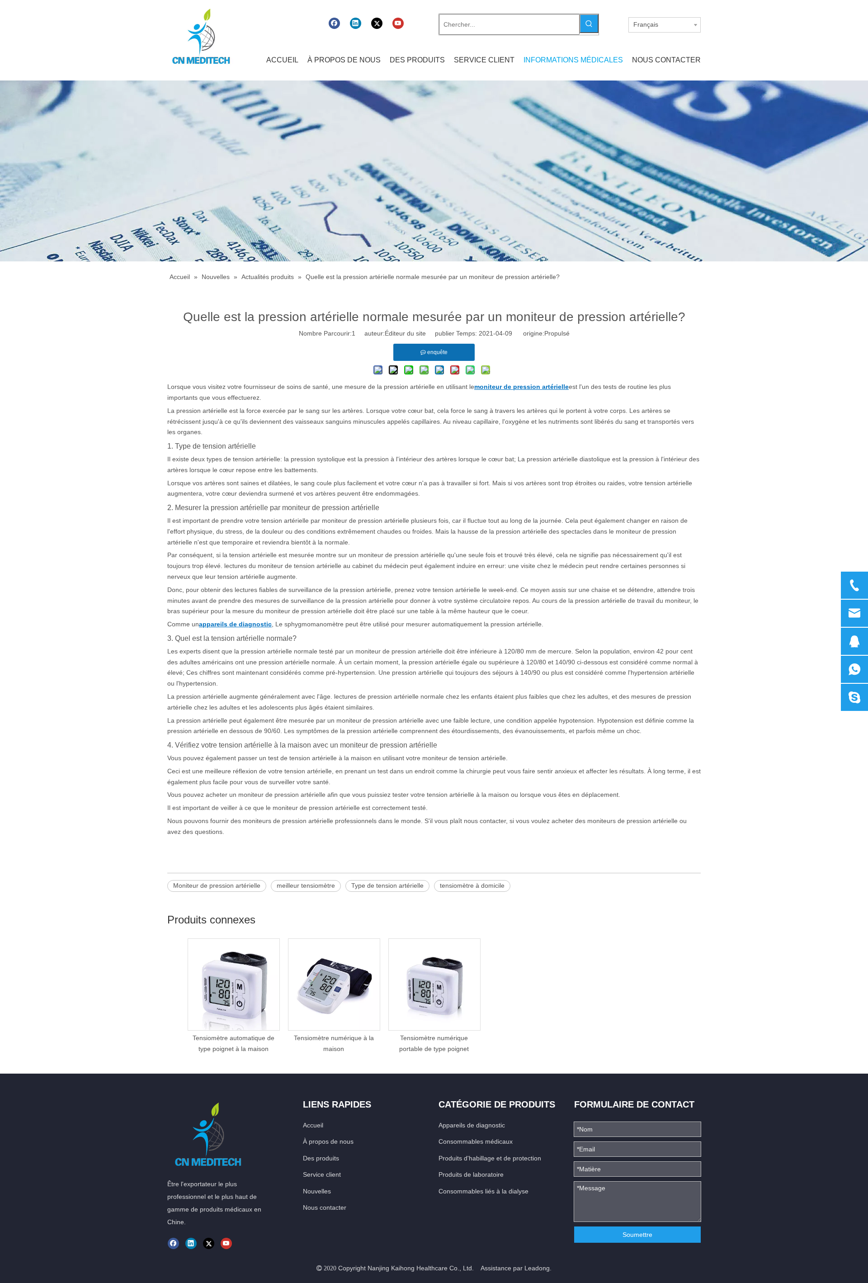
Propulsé (557, 333)
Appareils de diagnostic (472, 1125)
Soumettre (637, 1234)
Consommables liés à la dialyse (483, 1191)
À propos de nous (328, 1141)
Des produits (321, 1158)
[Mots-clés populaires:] (589, 23)
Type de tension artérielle (387, 885)
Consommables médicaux (476, 1141)
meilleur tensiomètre (306, 885)
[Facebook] (334, 23)
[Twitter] (376, 23)
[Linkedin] (355, 23)
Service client (322, 1174)
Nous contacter (324, 1207)
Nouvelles (317, 1191)
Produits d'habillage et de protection (490, 1158)
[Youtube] (398, 23)
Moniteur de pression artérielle (216, 885)
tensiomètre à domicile (472, 885)
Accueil (313, 1125)
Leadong (537, 1268)
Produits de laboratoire (471, 1174)
